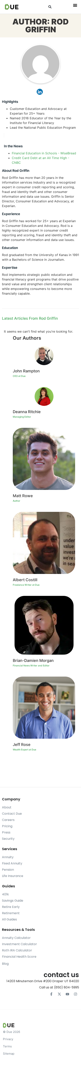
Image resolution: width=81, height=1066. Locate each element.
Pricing (7, 826)
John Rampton (26, 371)
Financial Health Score (19, 956)
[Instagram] (75, 994)
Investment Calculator (19, 944)
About (6, 807)
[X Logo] (59, 994)
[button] (50, 7)
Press (6, 832)
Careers (8, 820)
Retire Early (11, 907)
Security (8, 838)
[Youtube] (67, 994)
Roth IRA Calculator (17, 950)
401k (5, 894)
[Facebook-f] (51, 994)
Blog (5, 963)
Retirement (11, 913)
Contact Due (12, 813)
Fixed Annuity (12, 863)
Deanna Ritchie (27, 411)
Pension (8, 869)
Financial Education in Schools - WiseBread (44, 153)
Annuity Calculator (16, 938)
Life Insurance (12, 876)
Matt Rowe (23, 495)
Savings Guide (12, 900)
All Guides (9, 919)
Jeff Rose (21, 744)
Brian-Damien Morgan (33, 660)
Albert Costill (25, 579)
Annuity (8, 857)
